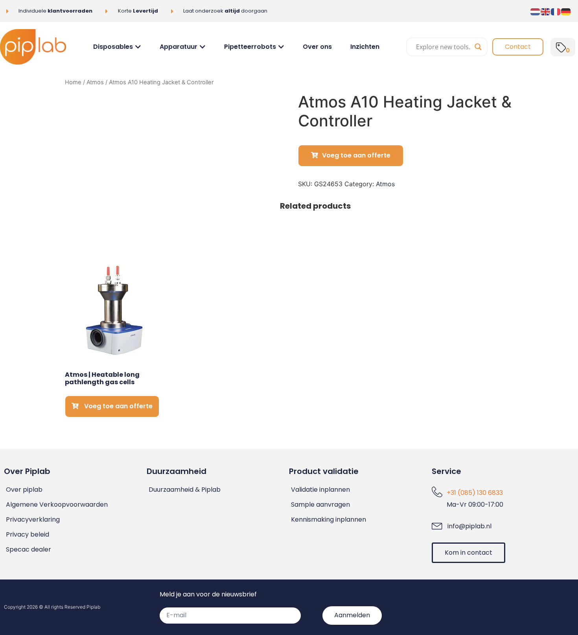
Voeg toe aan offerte (356, 155)
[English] (546, 11)
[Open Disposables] (138, 47)
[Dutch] (535, 11)
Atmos (95, 82)
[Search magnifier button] (478, 46)
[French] (556, 11)
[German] (566, 11)
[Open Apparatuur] (202, 47)
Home (73, 82)
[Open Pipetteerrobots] (281, 47)
